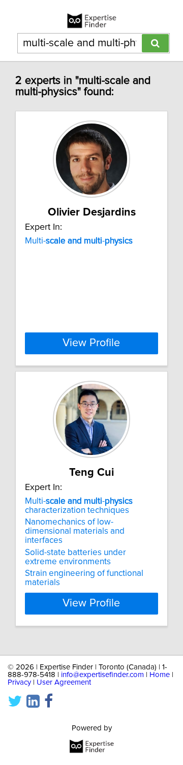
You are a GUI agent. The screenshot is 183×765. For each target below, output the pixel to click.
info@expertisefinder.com (102, 675)
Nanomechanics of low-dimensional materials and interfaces (75, 531)
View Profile (91, 343)
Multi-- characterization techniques (79, 506)
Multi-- (79, 241)
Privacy (19, 682)
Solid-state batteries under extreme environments (75, 557)
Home (159, 675)
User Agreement (64, 682)
